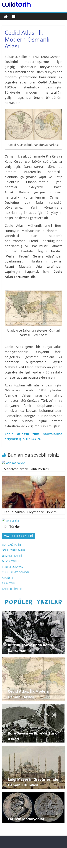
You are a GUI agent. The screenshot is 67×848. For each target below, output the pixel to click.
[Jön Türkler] (10, 521)
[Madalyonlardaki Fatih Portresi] (14, 463)
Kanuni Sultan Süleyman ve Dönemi (31, 512)
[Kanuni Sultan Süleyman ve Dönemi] (33, 478)
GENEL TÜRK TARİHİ (14, 550)
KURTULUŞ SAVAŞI (13, 566)
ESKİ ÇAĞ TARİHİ (11, 544)
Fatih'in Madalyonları (27, 819)
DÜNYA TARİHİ (10, 561)
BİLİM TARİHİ (9, 583)
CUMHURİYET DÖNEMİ (15, 572)
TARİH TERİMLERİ (12, 588)
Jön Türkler (12, 526)
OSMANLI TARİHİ (12, 555)
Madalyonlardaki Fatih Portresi (27, 469)
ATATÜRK (7, 577)
